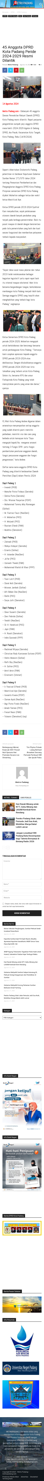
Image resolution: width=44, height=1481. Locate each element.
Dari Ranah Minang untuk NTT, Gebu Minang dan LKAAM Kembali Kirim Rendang (21, 963)
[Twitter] (10, 70)
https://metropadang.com (22, 786)
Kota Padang (26, 16)
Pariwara (35, 16)
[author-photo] (22, 779)
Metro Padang (13, 65)
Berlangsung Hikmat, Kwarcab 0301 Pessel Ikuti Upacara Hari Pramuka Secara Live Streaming (11, 752)
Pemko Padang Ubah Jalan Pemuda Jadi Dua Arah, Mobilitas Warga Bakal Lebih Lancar (22, 997)
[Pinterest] (16, 70)
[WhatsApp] (21, 70)
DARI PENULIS (26, 798)
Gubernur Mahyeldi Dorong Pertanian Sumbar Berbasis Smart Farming (20, 986)
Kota (20, 16)
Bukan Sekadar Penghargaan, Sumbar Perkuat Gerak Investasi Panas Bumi (22, 930)
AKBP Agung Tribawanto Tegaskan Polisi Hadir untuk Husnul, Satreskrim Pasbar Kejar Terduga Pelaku (22, 953)
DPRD (13, 12)
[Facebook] (4, 70)
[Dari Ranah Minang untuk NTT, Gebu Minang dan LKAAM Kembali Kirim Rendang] (8, 807)
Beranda (5, 12)
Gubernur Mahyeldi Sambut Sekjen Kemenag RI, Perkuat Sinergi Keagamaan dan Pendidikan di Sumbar (20, 974)
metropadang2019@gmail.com (25, 1461)
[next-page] (7, 847)
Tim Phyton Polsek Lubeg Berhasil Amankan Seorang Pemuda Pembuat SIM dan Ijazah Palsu (33, 752)
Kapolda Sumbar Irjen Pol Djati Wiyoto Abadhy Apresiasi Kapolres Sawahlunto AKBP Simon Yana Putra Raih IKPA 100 (21, 941)
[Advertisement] (22, 31)
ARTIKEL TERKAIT (11, 798)
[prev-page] (4, 847)
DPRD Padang (22, 12)
